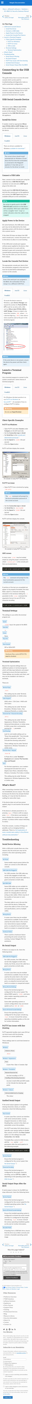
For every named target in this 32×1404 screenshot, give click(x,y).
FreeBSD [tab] (7, 141)
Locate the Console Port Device (16, 35)
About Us (7, 1320)
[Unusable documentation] (11, 1252)
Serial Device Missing (12, 56)
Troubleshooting (9, 54)
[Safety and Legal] (3, 16)
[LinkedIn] (12, 1329)
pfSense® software (14, 9)
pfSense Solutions (9, 1301)
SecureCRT (7, 402)
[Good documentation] (18, 1252)
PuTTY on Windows (14, 41)
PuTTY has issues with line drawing (17, 60)
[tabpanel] (16, 158)
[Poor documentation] (13, 1252)
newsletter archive (21, 1353)
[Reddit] (9, 1329)
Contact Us (7, 1324)
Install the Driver (11, 29)
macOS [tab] (17, 136)
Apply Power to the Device (14, 33)
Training (6, 1309)
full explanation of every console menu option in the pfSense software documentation (15, 832)
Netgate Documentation (17, 2)
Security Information (10, 1318)
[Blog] (15, 1329)
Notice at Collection (11, 1289)
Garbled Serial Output (13, 63)
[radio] (5, 1261)
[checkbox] (15, 1261)
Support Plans (8, 1307)
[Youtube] (6, 1329)
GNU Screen (8, 1179)
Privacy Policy (20, 1287)
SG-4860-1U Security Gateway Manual (16, 11)
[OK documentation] (16, 1252)
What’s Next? (8, 52)
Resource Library (9, 1316)
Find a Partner (8, 1305)
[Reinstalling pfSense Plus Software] (30, 16)
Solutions (24, 9)
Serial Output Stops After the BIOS (17, 65)
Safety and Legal (9, 17)
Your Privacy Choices (10, 1287)
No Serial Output (11, 58)
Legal (18, 1289)
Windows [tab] (7, 136)
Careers (6, 1322)
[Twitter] (4, 1329)
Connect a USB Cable (12, 31)
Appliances (7, 1303)
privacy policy (6, 1394)
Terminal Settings (11, 48)
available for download (17, 148)
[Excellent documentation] (21, 1252)
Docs (4, 9)
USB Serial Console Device (12, 26)
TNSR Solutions (9, 1299)
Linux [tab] (25, 136)
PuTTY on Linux (12, 43)
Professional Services (10, 1311)
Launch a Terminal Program (12, 37)
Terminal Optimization (14, 50)
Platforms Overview (10, 1297)
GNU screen (11, 46)
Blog (5, 1314)
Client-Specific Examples (13, 39)
